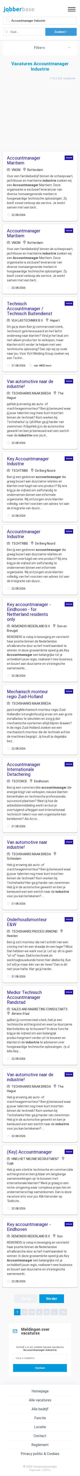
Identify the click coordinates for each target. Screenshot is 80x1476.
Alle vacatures (40, 1400)
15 (63, 1312)
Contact (40, 1436)
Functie (40, 1418)
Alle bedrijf (40, 1409)
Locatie (40, 1427)
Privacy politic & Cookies (40, 1454)
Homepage (40, 1391)
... (54, 1312)
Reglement (40, 1445)
